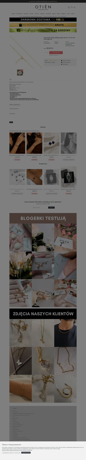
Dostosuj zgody (17, 452)
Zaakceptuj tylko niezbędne (8, 452)
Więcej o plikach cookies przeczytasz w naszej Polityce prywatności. (17, 450)
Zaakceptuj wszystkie (26, 452)
